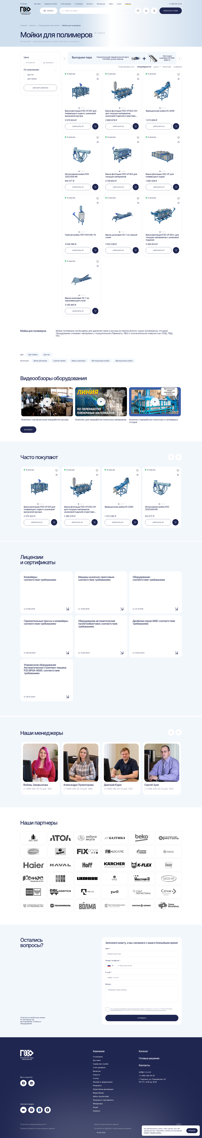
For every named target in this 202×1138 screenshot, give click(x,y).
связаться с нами (170, 11)
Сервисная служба (50, 4)
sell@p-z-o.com (145, 1072)
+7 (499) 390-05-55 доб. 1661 (37, 789)
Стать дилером (66, 4)
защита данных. (156, 1133)
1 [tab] (79, 171)
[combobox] (110, 965)
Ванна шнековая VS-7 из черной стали (121, 236)
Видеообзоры (98, 1093)
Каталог (143, 1051)
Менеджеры (101, 4)
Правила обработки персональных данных (37, 1128)
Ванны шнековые (78, 361)
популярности (144, 66)
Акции (119, 4)
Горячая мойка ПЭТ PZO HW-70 (80, 235)
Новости (96, 1075)
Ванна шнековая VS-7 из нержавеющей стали (77, 299)
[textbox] (108, 966)
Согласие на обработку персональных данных (112, 1128)
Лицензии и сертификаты (103, 1100)
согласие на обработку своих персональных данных (128, 1008)
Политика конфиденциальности (33, 1124)
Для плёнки (33, 355)
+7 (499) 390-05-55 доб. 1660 (78, 789)
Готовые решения (149, 1058)
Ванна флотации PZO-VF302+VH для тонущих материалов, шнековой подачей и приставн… (121, 113)
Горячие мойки (59, 361)
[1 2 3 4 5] (81, 76)
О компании (79, 4)
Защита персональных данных (106, 1124)
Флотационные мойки (100, 361)
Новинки (128, 4)
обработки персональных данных (156, 1010)
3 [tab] (81, 171)
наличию (166, 66)
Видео (111, 4)
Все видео (28, 430)
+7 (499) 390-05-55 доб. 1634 (159, 789)
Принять (192, 1131)
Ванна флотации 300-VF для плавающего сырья (160, 175)
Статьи (96, 1078)
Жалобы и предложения (103, 1082)
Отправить (141, 1018)
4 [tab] (82, 171)
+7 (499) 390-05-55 (175, 4)
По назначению (31, 69)
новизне (178, 66)
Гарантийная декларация (103, 1089)
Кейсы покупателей (101, 1096)
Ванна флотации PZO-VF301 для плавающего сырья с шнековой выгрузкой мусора (80, 113)
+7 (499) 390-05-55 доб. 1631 (118, 789)
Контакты (90, 4)
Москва (24, 4)
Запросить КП (78, 126)
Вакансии (97, 1071)
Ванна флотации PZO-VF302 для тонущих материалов (121, 175)
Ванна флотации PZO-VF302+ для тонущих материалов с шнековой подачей (162, 237)
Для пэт (47, 355)
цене (156, 66)
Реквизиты (97, 1086)
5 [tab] (84, 171)
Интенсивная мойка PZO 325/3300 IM (77, 175)
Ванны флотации (40, 361)
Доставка (37, 4)
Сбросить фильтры (40, 88)
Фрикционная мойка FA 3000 (160, 111)
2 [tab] (80, 171)
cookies (146, 1133)
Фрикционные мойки (124, 361)
